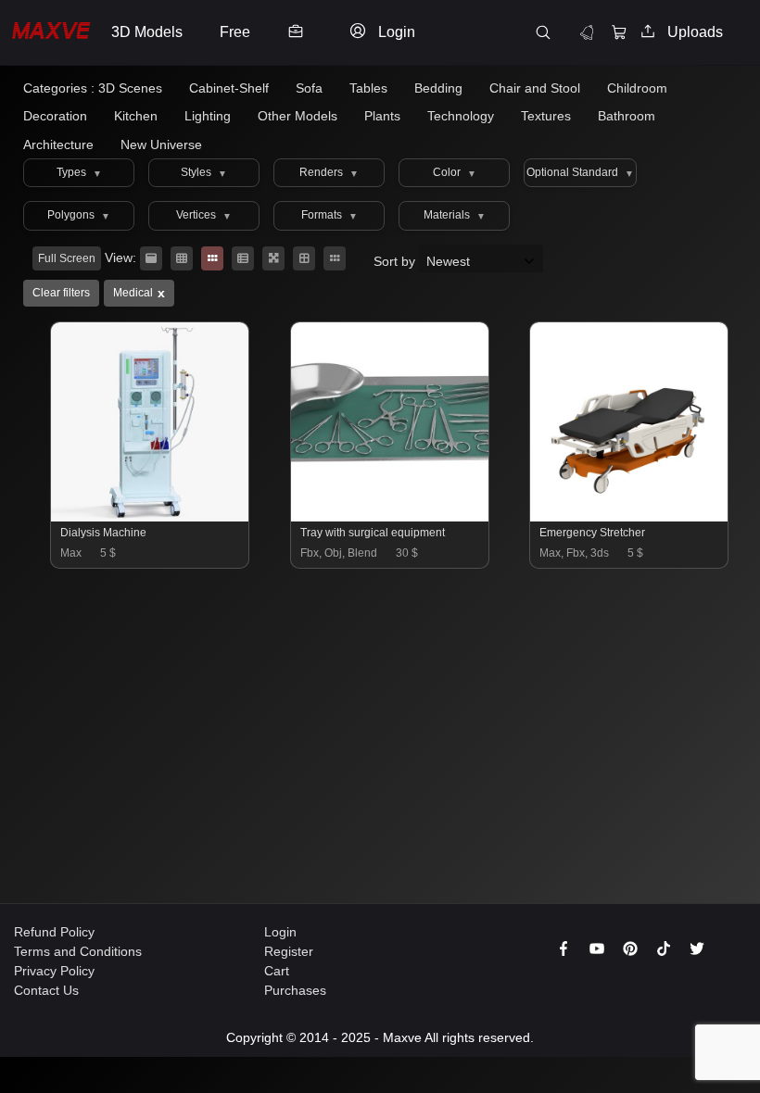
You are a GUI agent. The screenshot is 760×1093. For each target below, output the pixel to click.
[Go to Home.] (51, 33)
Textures (546, 115)
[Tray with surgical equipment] (390, 516)
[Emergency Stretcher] (629, 516)
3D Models (147, 32)
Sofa (309, 88)
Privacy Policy (54, 970)
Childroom (637, 88)
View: (120, 257)
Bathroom (626, 115)
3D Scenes (130, 88)
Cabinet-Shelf (229, 88)
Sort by (396, 261)
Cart (276, 970)
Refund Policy (54, 931)
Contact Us (46, 990)
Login (280, 931)
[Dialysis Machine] (150, 516)
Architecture (58, 144)
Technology (460, 115)
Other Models (297, 115)
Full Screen (66, 258)
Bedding (438, 88)
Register (288, 951)
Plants (382, 115)
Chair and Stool (534, 88)
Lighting (207, 115)
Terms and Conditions (78, 951)
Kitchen (136, 115)
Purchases (295, 990)
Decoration (55, 115)
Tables (368, 88)
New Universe (161, 144)
